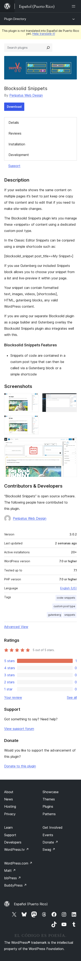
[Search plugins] (48, 47)
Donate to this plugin (20, 766)
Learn (8, 827)
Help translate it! (43, 33)
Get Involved (53, 827)
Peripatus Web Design (26, 95)
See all (72, 697)
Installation (17, 144)
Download (14, 106)
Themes (49, 799)
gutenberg (54, 614)
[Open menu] (74, 6)
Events (48, 835)
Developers (12, 842)
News (8, 799)
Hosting (10, 806)
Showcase (51, 792)
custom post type (64, 606)
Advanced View (16, 627)
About (8, 792)
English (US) (68, 588)
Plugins (48, 806)
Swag (49, 849)
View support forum (19, 729)
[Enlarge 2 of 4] (71, 399)
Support (14, 166)
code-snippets (66, 597)
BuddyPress (15, 885)
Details (14, 122)
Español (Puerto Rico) (31, 904)
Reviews (15, 133)
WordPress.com (18, 863)
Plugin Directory (15, 19)
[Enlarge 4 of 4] (71, 443)
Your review (13, 697)
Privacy (10, 814)
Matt (10, 870)
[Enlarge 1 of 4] (33, 399)
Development (19, 155)
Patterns (49, 814)
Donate (50, 842)
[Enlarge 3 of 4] (33, 421)
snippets (69, 614)
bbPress (12, 878)
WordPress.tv (16, 849)
